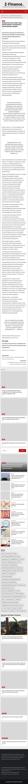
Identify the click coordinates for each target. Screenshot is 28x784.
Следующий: (16, 362)
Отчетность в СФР (10, 599)
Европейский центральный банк (9, 567)
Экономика (4, 713)
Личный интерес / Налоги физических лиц (11, 579)
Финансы (3, 463)
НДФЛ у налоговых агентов (8, 593)
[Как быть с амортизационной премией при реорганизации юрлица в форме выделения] (14, 626)
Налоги (3, 633)
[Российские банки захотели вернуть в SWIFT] (14, 706)
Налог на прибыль (20, 593)
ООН (24, 596)
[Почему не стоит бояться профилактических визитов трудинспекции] (5, 514)
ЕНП (17, 562)
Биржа (3, 387)
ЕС (20, 562)
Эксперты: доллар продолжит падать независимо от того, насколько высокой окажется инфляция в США (12, 392)
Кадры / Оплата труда (17, 570)
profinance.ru (11, 350)
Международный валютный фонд (9, 585)
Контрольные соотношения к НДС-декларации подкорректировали (18, 523)
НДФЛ (18, 590)
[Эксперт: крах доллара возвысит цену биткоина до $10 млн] (14, 731)
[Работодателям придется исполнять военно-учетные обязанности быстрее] (5, 542)
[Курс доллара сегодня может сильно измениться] (14, 432)
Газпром (22, 559)
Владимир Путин (5, 559)
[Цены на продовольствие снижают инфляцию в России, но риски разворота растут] (14, 407)
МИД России (4, 582)
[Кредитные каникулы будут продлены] (5, 505)
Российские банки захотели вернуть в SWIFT (12, 716)
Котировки (4, 573)
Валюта (18, 556)
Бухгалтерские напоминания (8, 556)
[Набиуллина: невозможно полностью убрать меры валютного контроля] (5, 495)
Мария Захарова (12, 582)
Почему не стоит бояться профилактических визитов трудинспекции (17, 514)
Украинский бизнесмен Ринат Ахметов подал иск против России (18, 486)
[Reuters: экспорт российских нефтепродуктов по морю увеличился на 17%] (5, 477)
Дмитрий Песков (11, 562)
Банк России (9, 553)
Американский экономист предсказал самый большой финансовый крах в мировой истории (12, 466)
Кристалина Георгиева (7, 576)
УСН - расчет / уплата (6, 608)
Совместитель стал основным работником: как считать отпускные (18, 533)
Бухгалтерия (13, 502)
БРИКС (3, 553)
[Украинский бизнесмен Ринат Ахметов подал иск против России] (5, 486)
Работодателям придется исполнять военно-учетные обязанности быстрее (17, 542)
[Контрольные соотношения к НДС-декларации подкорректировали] (5, 523)
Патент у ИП (18, 599)
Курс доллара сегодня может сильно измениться (14, 443)
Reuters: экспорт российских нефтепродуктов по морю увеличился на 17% (18, 477)
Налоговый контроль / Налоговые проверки (11, 596)
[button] (2, 11)
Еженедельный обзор (6, 570)
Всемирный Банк (14, 559)
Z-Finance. (14, 4)
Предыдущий (13, 357)
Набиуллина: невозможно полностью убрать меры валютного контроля (17, 495)
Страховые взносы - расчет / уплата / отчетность (12, 605)
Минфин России (21, 585)
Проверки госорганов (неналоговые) (10, 602)
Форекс (20, 608)
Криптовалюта (11, 573)
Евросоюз (20, 567)
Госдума (4, 562)
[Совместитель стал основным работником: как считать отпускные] (5, 533)
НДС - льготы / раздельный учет (8, 590)
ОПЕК (3, 599)
